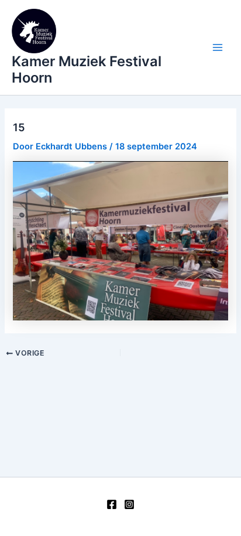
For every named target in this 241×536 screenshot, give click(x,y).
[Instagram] (129, 504)
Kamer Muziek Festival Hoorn (86, 69)
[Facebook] (111, 504)
